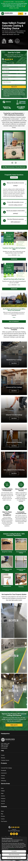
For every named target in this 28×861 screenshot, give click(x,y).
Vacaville (3, 801)
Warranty (3, 757)
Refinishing (3, 780)
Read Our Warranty (14, 321)
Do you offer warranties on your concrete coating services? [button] (15, 204)
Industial (3, 775)
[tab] (14, 184)
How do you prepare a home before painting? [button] (15, 212)
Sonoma (3, 795)
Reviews (3, 816)
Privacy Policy (7, 95)
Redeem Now (14, 259)
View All (2, 803)
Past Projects (4, 821)
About (2, 811)
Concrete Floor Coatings (6, 768)
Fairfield (2, 790)
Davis (2, 788)
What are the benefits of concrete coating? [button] (15, 184)
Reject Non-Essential (14, 854)
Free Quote (14, 86)
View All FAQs (14, 177)
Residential (3, 770)
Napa (2, 793)
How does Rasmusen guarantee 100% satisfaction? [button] (15, 221)
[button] (12, 163)
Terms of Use (23, 94)
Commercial (3, 773)
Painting (3, 778)
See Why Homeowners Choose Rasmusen (14, 167)
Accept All (14, 851)
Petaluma (3, 798)
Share (18, 255)
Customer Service (5, 760)
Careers (3, 818)
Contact (2, 755)
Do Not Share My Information (14, 857)
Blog (2, 813)
